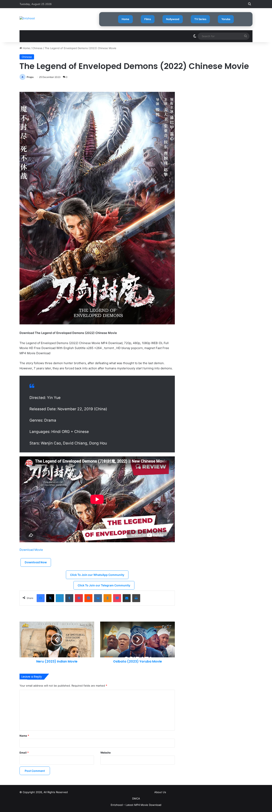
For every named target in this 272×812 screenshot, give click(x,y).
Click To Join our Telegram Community (104, 585)
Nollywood (172, 19)
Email (24, 752)
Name (24, 735)
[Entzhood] (27, 18)
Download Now (36, 562)
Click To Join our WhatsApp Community (97, 574)
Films (147, 19)
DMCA (136, 798)
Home (125, 19)
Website (105, 752)
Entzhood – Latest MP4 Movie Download (136, 804)
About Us (160, 792)
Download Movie (31, 550)
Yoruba (225, 19)
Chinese (37, 48)
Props (30, 77)
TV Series (200, 19)
